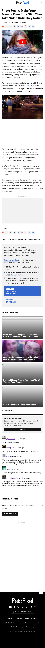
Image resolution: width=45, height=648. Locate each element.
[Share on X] (10, 26)
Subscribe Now (10, 513)
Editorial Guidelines (10, 623)
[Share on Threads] (14, 26)
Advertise (18, 618)
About (27, 618)
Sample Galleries (16, 275)
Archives (34, 618)
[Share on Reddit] (3, 26)
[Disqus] (22, 461)
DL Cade (24, 22)
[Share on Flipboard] (21, 26)
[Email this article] (29, 26)
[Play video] (22, 42)
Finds (5, 22)
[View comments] (41, 22)
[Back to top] (41, 592)
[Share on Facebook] (6, 26)
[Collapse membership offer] (40, 247)
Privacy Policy (30, 627)
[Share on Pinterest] (25, 26)
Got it (22, 429)
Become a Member (11, 260)
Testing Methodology (17, 627)
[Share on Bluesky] (18, 26)
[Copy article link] (33, 26)
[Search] (42, 3)
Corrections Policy (35, 623)
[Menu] (3, 3)
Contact (10, 618)
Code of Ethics (23, 623)
